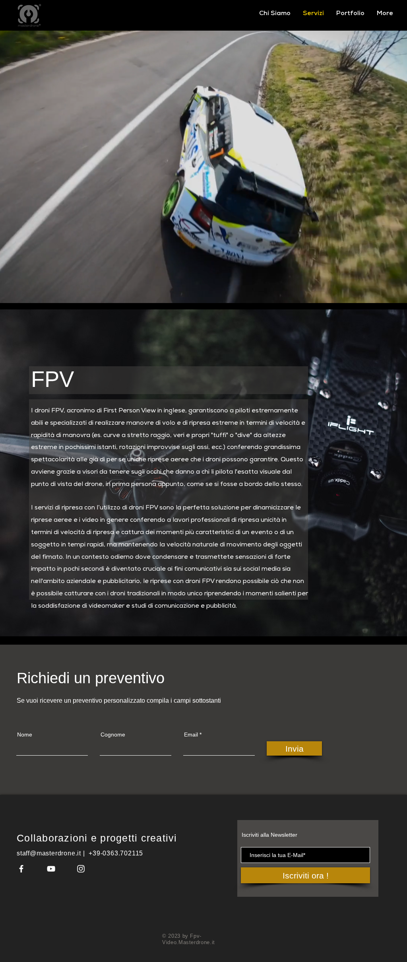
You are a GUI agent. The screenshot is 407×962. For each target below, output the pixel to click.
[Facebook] (21, 869)
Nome (24, 734)
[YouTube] (51, 869)
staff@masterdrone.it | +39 (59, 853)
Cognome (113, 734)
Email (191, 734)
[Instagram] (81, 869)
